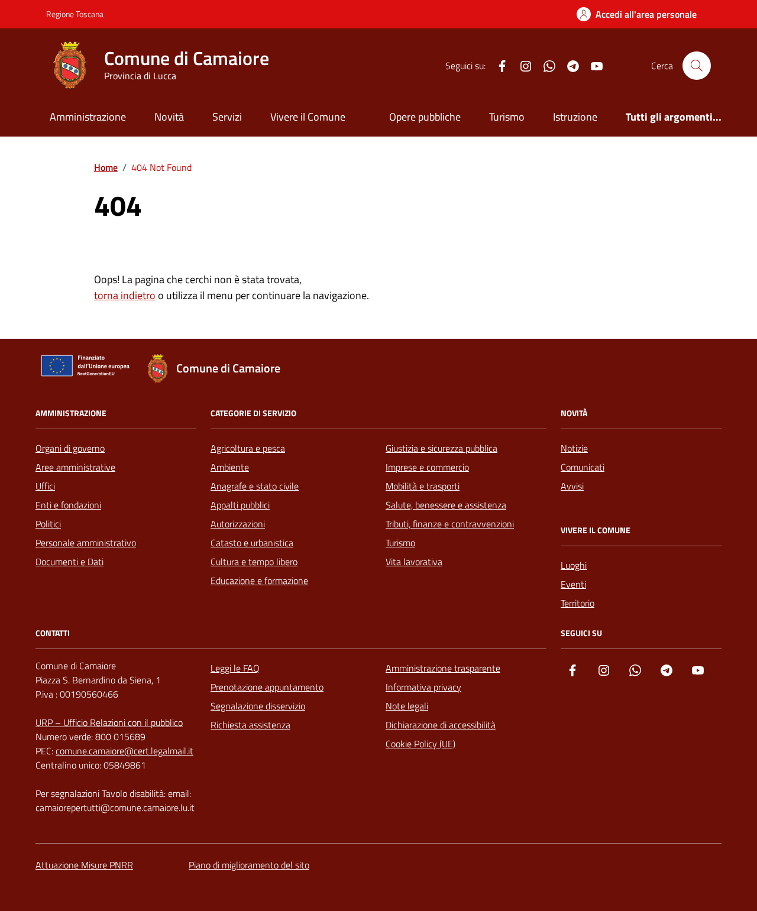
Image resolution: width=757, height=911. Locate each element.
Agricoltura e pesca (248, 448)
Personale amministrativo (85, 543)
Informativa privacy (423, 687)
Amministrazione (88, 117)
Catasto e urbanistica (252, 543)
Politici (48, 524)
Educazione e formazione (259, 580)
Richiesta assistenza (250, 725)
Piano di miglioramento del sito (249, 865)
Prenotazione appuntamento (267, 687)
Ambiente (230, 467)
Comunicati (582, 467)
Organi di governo (70, 448)
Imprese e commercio (427, 467)
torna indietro (125, 295)
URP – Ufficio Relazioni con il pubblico (109, 722)
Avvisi (572, 486)
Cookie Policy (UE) (420, 744)
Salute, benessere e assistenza (446, 505)
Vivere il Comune (307, 117)
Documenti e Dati (69, 562)
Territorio (577, 603)
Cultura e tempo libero (254, 562)
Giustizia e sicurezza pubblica (441, 448)
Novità (169, 117)
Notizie (574, 448)
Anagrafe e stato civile (255, 486)
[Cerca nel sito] (696, 65)
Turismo (507, 117)
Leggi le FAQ (235, 668)
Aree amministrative (75, 467)
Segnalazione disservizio (258, 706)
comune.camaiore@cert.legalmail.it (124, 751)
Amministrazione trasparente (443, 668)
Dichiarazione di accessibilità (441, 725)
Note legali (407, 706)
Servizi (227, 117)
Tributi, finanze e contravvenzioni (450, 524)
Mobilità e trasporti (423, 486)
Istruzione (575, 117)
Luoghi (574, 565)
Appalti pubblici (240, 505)
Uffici (45, 486)
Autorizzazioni (238, 524)
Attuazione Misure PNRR (84, 865)
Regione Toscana (74, 14)
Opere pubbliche (425, 117)
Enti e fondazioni (68, 505)
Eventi (573, 584)
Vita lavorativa (414, 562)
